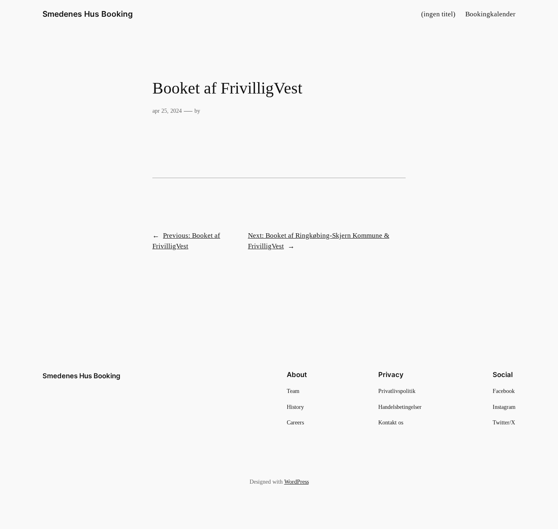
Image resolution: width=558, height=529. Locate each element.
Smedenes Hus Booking (87, 14)
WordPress (296, 481)
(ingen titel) (438, 14)
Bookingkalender (490, 14)
